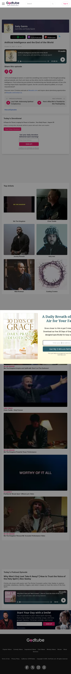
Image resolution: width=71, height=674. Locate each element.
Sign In (65, 3)
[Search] (52, 4)
